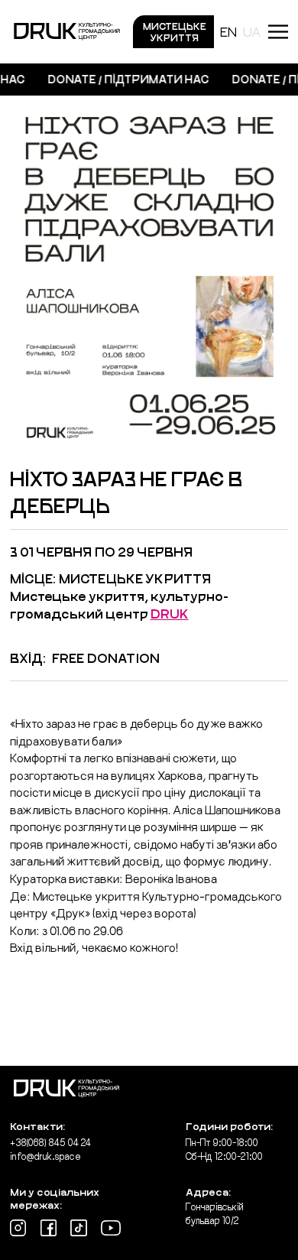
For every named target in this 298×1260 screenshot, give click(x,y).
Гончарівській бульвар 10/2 (215, 1213)
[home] (67, 32)
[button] (278, 31)
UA (252, 31)
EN (228, 31)
